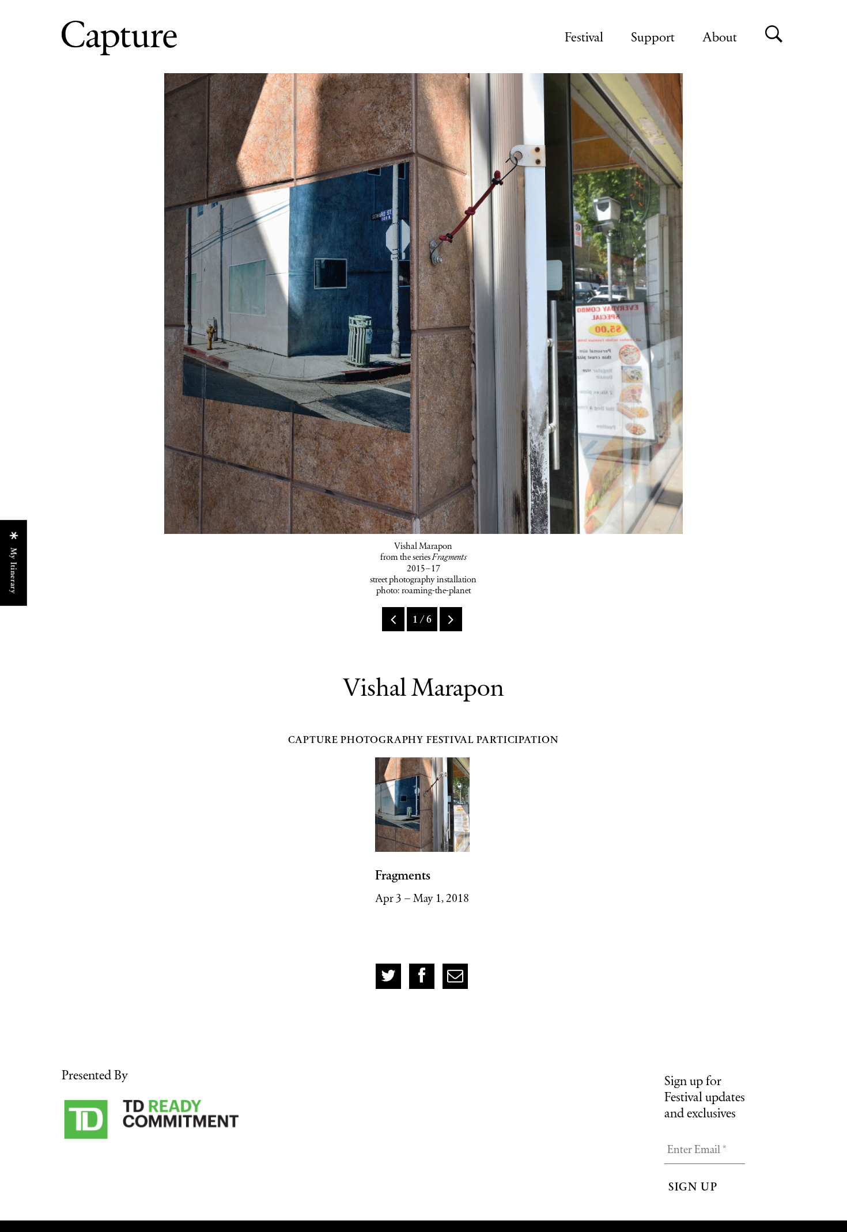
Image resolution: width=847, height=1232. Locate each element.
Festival (584, 36)
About (719, 36)
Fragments (402, 874)
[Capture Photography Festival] (157, 38)
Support (653, 36)
